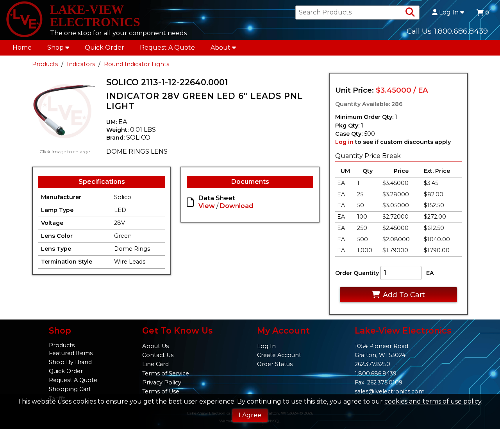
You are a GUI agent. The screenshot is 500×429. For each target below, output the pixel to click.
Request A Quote (167, 47)
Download (236, 206)
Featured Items (71, 353)
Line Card (155, 364)
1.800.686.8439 (375, 373)
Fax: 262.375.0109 (378, 382)
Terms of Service (165, 373)
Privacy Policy (161, 382)
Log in (344, 141)
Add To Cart (404, 294)
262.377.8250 (372, 364)
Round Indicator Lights (136, 64)
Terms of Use (160, 391)
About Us (155, 346)
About (220, 47)
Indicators (81, 64)
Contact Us (157, 355)
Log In (449, 12)
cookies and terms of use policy (432, 401)
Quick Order (104, 47)
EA (430, 272)
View (206, 206)
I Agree (250, 415)
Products (45, 64)
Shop (55, 47)
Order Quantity (357, 272)
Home (22, 47)
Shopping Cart (70, 389)
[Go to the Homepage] (24, 20)
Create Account (279, 355)
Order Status (275, 364)
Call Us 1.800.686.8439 (447, 31)
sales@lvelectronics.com (390, 391)
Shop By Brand (70, 362)
